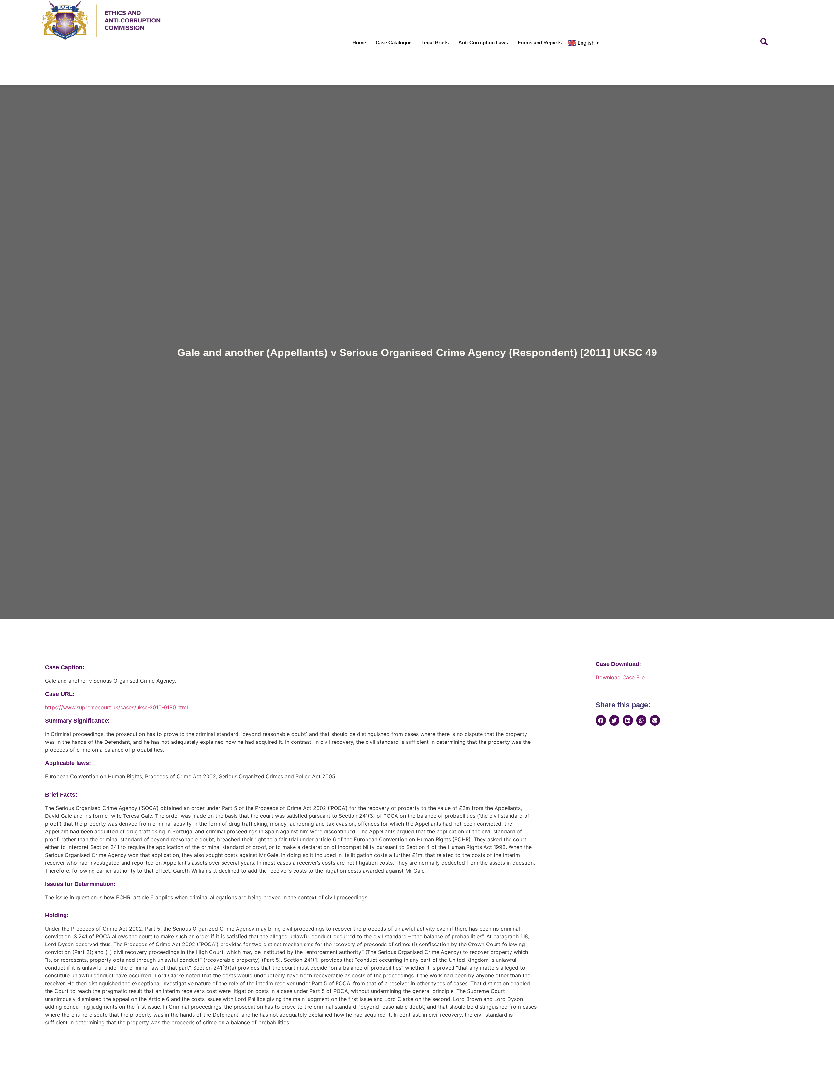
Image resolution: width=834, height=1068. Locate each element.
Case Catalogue (393, 42)
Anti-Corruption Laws (483, 42)
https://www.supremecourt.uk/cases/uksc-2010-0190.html (116, 707)
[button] (601, 720)
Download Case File (620, 677)
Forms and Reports (540, 42)
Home (359, 42)
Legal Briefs (435, 42)
